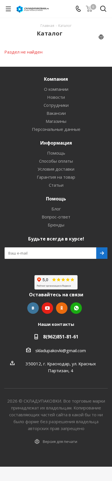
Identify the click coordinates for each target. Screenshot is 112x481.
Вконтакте (33, 308)
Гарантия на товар (56, 177)
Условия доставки (56, 169)
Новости (56, 97)
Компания (56, 79)
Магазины (56, 121)
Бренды (56, 225)
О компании (56, 89)
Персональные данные (56, 129)
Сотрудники (56, 105)
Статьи (56, 185)
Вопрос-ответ (56, 217)
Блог (56, 209)
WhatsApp (76, 308)
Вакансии (56, 113)
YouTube (47, 308)
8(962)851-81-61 (60, 337)
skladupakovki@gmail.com (60, 350)
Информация (56, 143)
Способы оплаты (56, 161)
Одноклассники (61, 308)
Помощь (56, 153)
